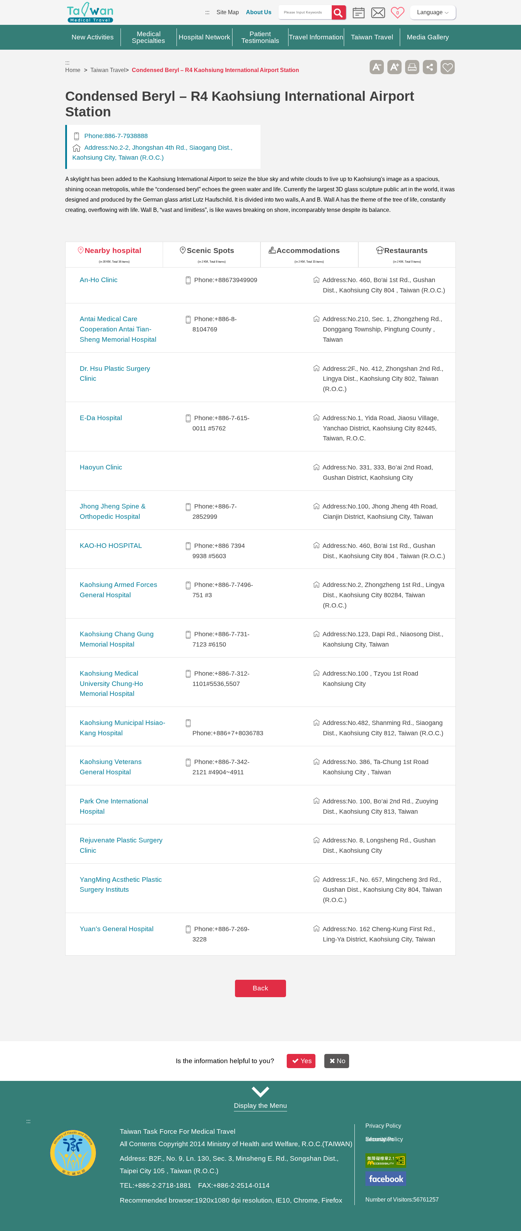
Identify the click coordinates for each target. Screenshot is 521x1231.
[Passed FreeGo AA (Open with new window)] (385, 1161)
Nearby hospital (113, 250)
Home (72, 70)
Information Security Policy (384, 1139)
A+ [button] (394, 67)
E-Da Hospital (101, 418)
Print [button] (412, 67)
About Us (258, 12)
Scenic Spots (210, 250)
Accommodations (308, 250)
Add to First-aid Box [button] (448, 67)
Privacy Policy (383, 1126)
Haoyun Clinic (101, 467)
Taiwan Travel (107, 70)
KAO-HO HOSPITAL (111, 545)
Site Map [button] (260, 1092)
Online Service (378, 13)
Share (430, 67)
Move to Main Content (27, 12)
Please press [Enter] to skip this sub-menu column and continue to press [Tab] (359, 67)
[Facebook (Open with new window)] (385, 1179)
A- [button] (377, 67)
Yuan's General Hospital (116, 929)
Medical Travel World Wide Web (90, 14)
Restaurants (406, 250)
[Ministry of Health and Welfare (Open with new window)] (73, 1174)
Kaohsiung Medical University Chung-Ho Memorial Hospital (111, 684)
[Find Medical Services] (357, 12)
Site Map (228, 12)
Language (430, 12)
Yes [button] (306, 1061)
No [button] (341, 1061)
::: (207, 12)
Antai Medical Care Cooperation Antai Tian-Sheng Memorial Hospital (118, 329)
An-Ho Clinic (99, 280)
